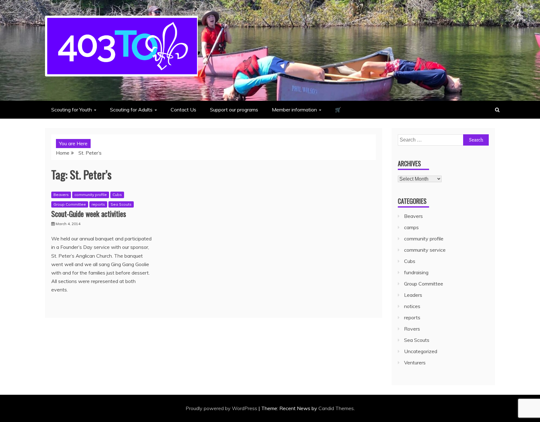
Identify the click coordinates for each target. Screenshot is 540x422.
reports (98, 204)
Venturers (415, 362)
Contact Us (183, 109)
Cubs (117, 194)
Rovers (412, 329)
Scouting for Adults (131, 109)
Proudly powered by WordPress (222, 408)
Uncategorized (420, 351)
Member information (294, 109)
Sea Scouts (121, 204)
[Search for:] (443, 139)
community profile (90, 194)
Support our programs (234, 109)
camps (411, 227)
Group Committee (69, 204)
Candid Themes (336, 408)
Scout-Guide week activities (88, 213)
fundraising (416, 272)
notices (412, 306)
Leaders (413, 295)
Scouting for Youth (71, 109)
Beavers (61, 194)
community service (425, 250)
